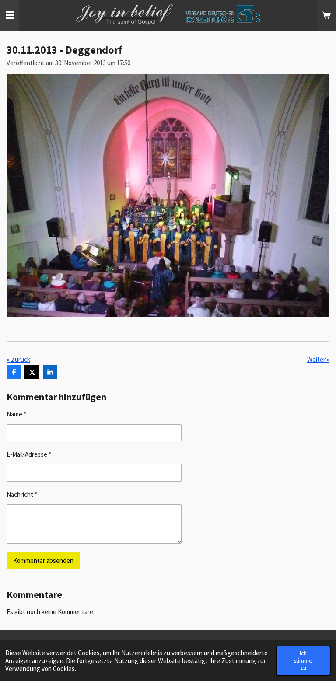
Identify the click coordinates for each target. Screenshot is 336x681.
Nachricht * (22, 494)
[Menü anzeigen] (9, 15)
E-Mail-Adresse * (29, 454)
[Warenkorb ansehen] (326, 15)
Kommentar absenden (43, 560)
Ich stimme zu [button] (303, 660)
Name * (16, 414)
